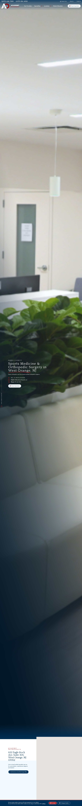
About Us (71, 1)
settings (43, 803)
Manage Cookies (65, 803)
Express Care (64, 1)
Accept (53, 803)
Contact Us (79, 1)
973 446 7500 (18, 382)
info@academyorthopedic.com (20, 380)
